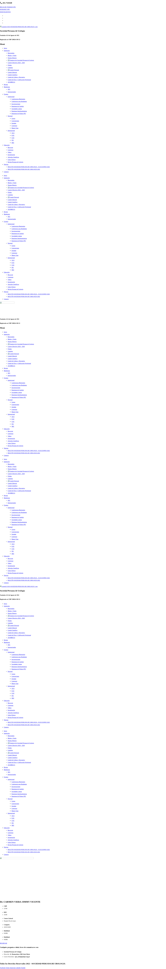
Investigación (11, 154)
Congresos (14, 125)
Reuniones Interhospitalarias (19, 111)
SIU (13, 140)
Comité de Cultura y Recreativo (16, 77)
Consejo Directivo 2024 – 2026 (16, 62)
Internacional (11, 130)
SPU (9, 89)
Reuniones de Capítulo (18, 106)
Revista (6, 84)
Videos (9, 152)
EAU (13, 135)
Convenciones (15, 121)
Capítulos (10, 67)
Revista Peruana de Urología (15, 162)
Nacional (10, 116)
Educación (7, 145)
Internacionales (12, 92)
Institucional (11, 96)
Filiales (10, 65)
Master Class (15, 128)
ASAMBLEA (11, 82)
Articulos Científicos (13, 157)
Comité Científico (12, 75)
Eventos (6, 94)
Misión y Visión (12, 55)
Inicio (5, 48)
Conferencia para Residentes (19, 101)
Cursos (13, 118)
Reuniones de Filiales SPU (19, 113)
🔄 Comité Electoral (13, 70)
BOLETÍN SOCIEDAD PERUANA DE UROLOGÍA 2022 (24, 169)
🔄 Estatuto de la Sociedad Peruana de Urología (21, 60)
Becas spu (10, 147)
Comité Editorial (12, 72)
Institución (7, 50)
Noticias (6, 164)
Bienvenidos (11, 53)
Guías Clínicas (11, 159)
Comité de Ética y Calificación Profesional (19, 79)
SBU (13, 142)
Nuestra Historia (12, 58)
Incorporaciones (16, 104)
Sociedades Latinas (17, 109)
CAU (13, 138)
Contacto (6, 171)
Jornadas (14, 123)
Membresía (7, 87)
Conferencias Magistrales (18, 99)
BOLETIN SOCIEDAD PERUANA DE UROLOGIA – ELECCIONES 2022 (29, 167)
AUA (13, 133)
